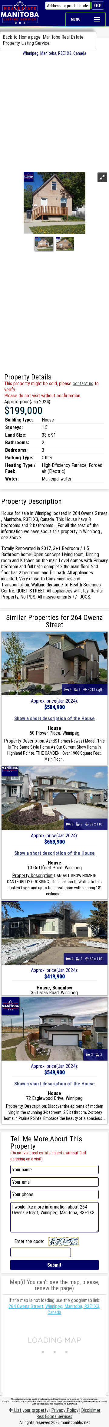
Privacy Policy (64, 1410)
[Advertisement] (54, 113)
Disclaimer (91, 1410)
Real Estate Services (54, 1416)
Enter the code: (29, 1241)
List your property (30, 1410)
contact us (83, 383)
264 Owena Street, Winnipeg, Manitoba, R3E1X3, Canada (54, 1309)
